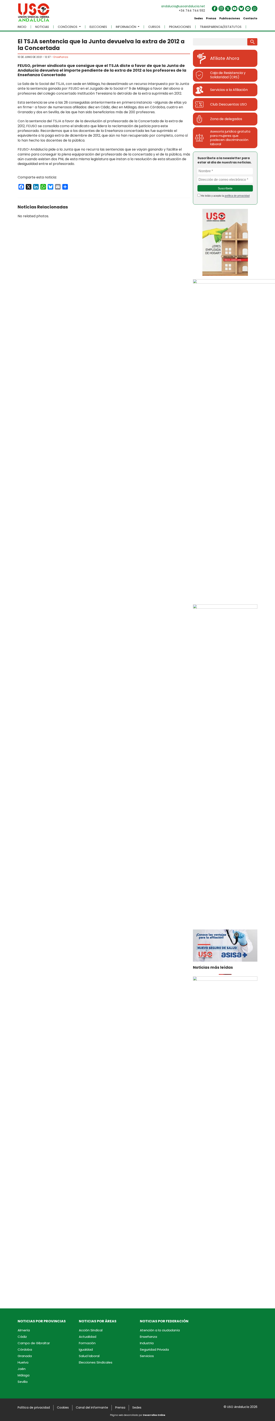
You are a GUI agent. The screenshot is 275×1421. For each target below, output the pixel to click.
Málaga (23, 1375)
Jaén (22, 1369)
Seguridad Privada (154, 1349)
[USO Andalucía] (34, 14)
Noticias (42, 26)
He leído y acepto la (225, 195)
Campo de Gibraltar (34, 1343)
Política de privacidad (34, 1407)
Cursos (154, 26)
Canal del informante (92, 1407)
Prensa (211, 18)
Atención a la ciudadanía (160, 1330)
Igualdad (86, 1349)
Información (126, 26)
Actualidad (87, 1336)
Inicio (22, 26)
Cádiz (22, 1336)
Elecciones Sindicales (95, 1362)
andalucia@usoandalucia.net (183, 6)
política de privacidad (237, 195)
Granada (25, 1356)
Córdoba (25, 1349)
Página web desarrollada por (137, 1415)
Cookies (63, 1407)
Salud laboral (89, 1356)
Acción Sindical (90, 1330)
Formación (87, 1343)
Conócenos (68, 26)
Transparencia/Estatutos (220, 26)
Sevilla (23, 1381)
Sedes (198, 18)
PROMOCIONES (180, 26)
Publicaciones (229, 18)
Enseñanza (60, 57)
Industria (147, 1343)
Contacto (250, 18)
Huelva (23, 1362)
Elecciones (98, 26)
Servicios (147, 1356)
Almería (24, 1330)
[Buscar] (252, 41)
